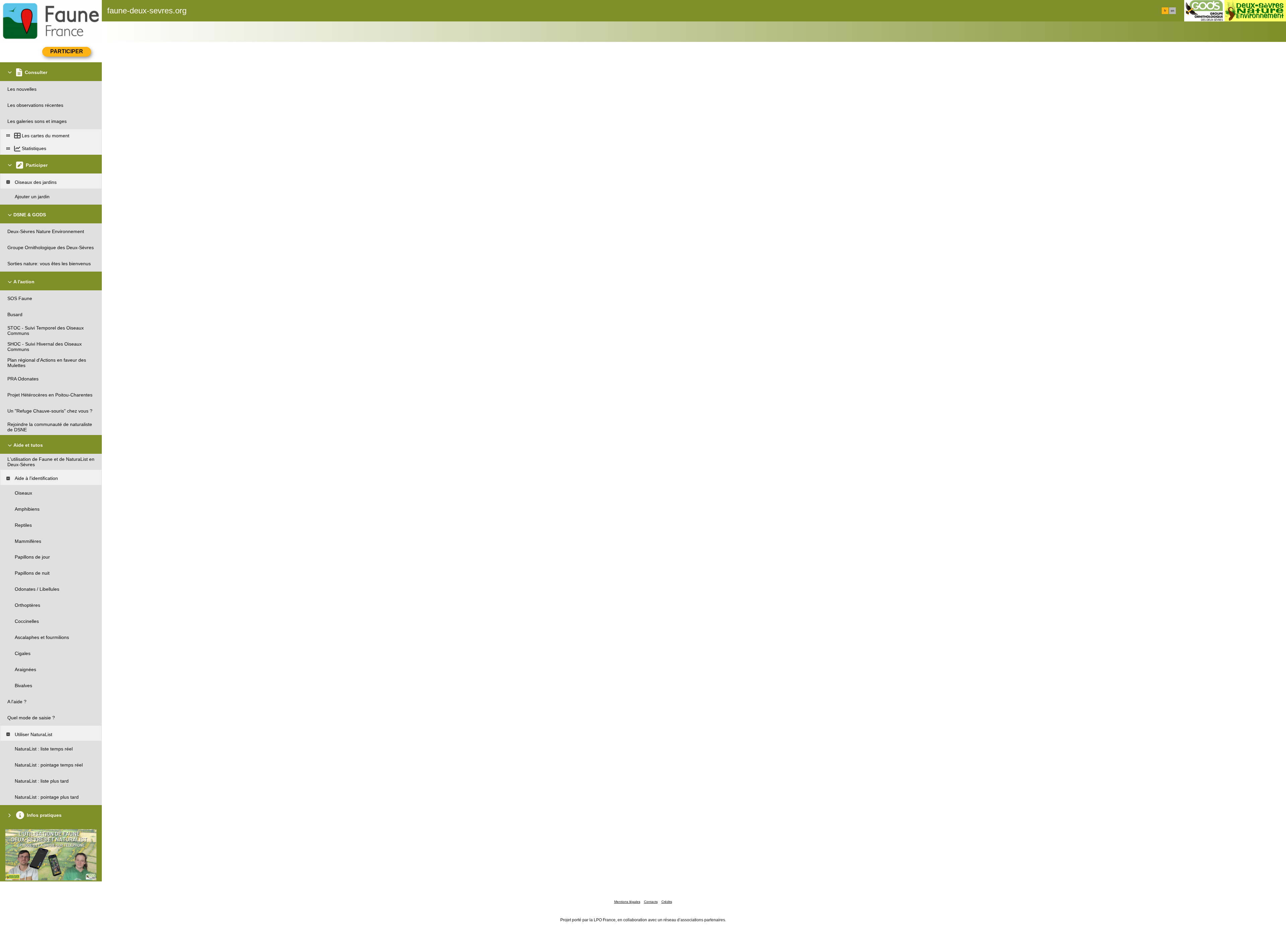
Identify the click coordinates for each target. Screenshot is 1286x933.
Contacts (651, 902)
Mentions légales (627, 902)
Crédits (666, 902)
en (1172, 10)
